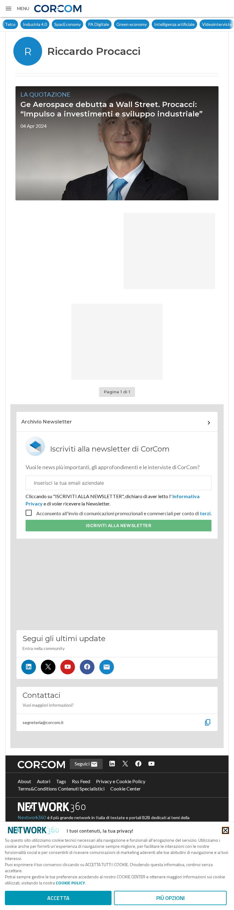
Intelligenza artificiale (174, 24)
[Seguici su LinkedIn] (28, 667)
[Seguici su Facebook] (87, 667)
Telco (10, 24)
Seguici (82, 763)
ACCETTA (58, 898)
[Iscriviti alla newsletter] (106, 667)
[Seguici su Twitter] (48, 667)
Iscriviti (118, 525)
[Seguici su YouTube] (67, 667)
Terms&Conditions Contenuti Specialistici (61, 788)
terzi (205, 513)
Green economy (131, 24)
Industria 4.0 (35, 24)
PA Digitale (98, 24)
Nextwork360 (32, 817)
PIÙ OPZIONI (170, 898)
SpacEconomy (67, 24)
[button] (17, 8)
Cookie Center (125, 788)
